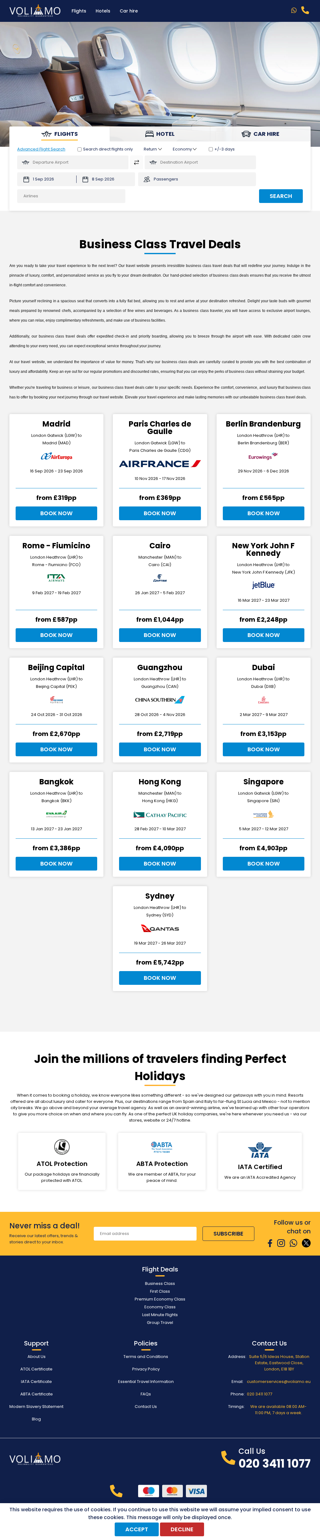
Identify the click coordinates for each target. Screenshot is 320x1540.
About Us (37, 1357)
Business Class (160, 1283)
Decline (182, 1529)
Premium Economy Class (160, 1299)
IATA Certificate (36, 1382)
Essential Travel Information (146, 1382)
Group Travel (160, 1322)
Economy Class (160, 1307)
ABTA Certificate (36, 1394)
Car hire (129, 11)
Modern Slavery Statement (36, 1406)
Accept (136, 1529)
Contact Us (146, 1406)
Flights (79, 11)
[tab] (59, 133)
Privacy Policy (146, 1369)
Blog (36, 1419)
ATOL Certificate (36, 1369)
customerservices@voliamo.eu (279, 1382)
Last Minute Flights (160, 1315)
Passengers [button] (166, 179)
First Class (160, 1291)
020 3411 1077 (259, 1394)
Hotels (103, 11)
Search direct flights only (108, 149)
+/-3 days (224, 149)
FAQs (146, 1394)
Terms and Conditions (145, 1357)
